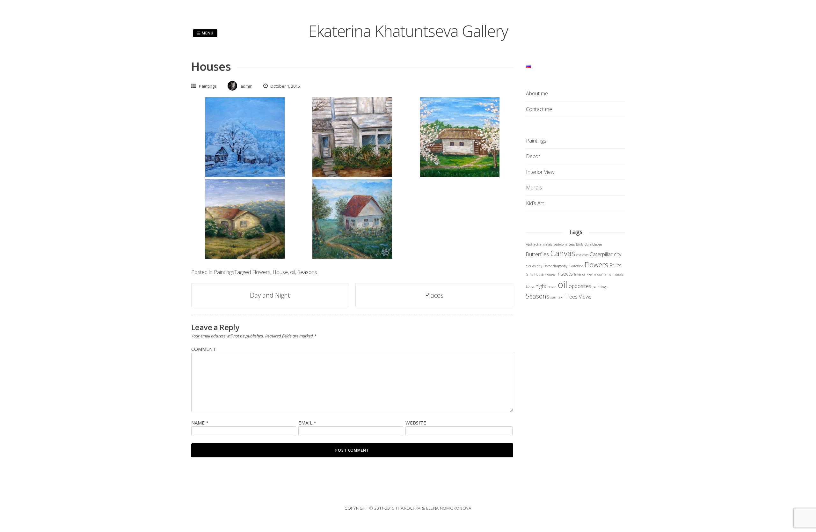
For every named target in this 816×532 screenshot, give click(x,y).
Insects (565, 273)
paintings (600, 286)
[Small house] (352, 256)
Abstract (532, 244)
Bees (571, 244)
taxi (560, 297)
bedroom (560, 244)
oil (292, 272)
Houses (550, 274)
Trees (571, 296)
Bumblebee (593, 244)
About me (537, 93)
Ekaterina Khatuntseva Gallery (408, 31)
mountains (602, 274)
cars (585, 255)
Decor (533, 156)
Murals (534, 187)
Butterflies (537, 254)
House (280, 272)
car (578, 255)
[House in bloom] (459, 175)
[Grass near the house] (352, 175)
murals (617, 274)
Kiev (589, 274)
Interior (579, 274)
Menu (207, 33)
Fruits (615, 265)
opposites (580, 286)
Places (434, 295)
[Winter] (245, 175)
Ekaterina (576, 266)
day (539, 266)
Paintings (208, 86)
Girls (529, 274)
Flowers (261, 272)
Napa (530, 286)
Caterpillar (601, 254)
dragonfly (560, 266)
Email (307, 422)
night (541, 286)
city (617, 254)
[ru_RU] (528, 66)
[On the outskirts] (245, 256)
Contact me (539, 109)
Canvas (562, 253)
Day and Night (270, 295)
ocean (552, 286)
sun (553, 297)
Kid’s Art (535, 203)
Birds (579, 244)
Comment (203, 349)
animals (546, 244)
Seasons (307, 272)
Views (585, 296)
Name (199, 422)
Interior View (540, 171)
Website (415, 422)
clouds (531, 266)
